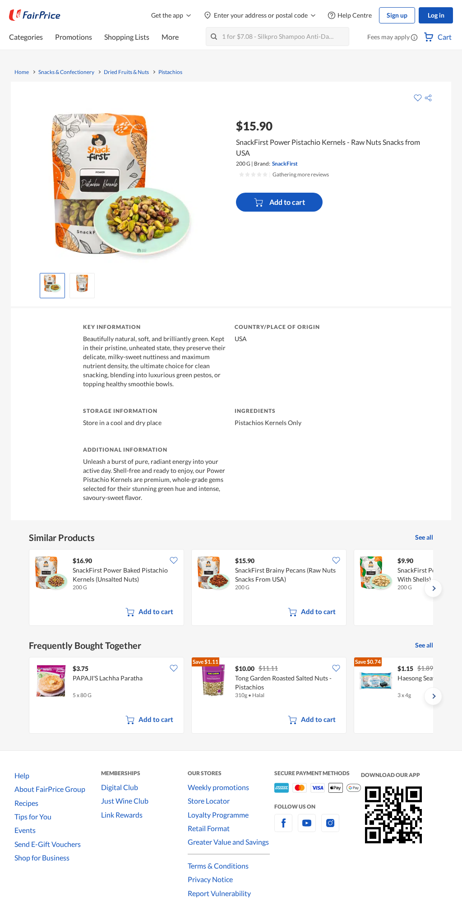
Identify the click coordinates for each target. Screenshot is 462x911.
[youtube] (307, 828)
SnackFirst (285, 163)
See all (424, 537)
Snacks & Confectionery (66, 72)
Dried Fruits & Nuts (126, 72)
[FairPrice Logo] (34, 15)
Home (21, 72)
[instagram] (330, 828)
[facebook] (283, 828)
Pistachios (170, 72)
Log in (436, 15)
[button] (414, 38)
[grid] (231, 588)
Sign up (397, 15)
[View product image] (52, 283)
